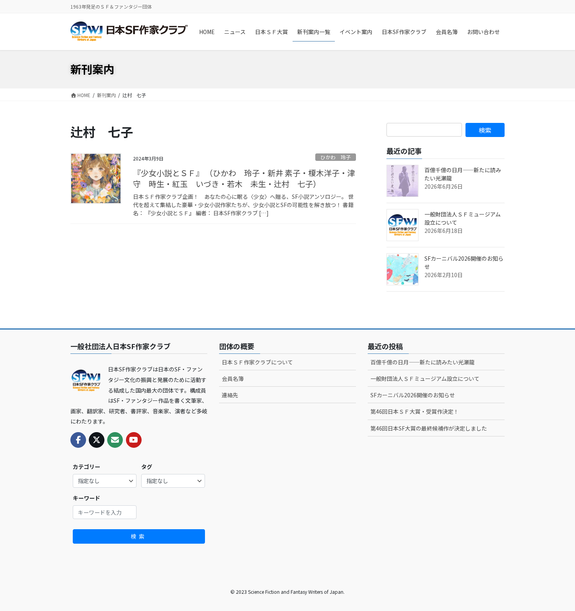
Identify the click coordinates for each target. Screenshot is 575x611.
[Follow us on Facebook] (78, 440)
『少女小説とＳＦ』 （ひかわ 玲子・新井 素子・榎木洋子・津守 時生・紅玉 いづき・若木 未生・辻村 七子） (244, 178)
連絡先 (230, 395)
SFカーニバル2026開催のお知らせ (412, 395)
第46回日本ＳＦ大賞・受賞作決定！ (414, 411)
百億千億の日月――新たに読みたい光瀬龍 (422, 362)
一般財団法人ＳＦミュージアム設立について (425, 378)
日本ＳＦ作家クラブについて (257, 362)
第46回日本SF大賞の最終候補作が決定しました (428, 428)
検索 (139, 536)
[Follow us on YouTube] (134, 440)
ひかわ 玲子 (335, 157)
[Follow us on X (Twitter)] (96, 440)
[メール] (115, 440)
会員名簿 (233, 378)
